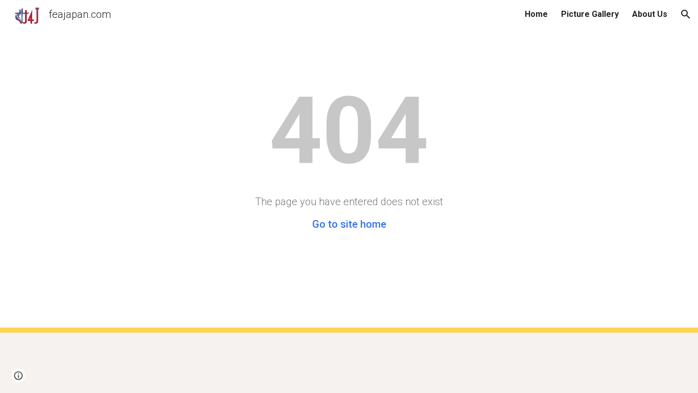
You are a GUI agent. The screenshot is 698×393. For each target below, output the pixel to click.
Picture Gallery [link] (590, 14)
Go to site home (349, 224)
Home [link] (536, 14)
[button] (685, 14)
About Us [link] (649, 14)
